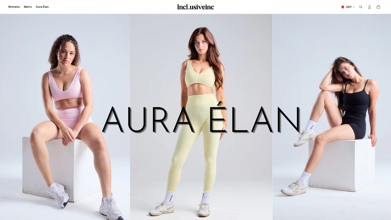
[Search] (360, 6)
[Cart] (378, 6)
